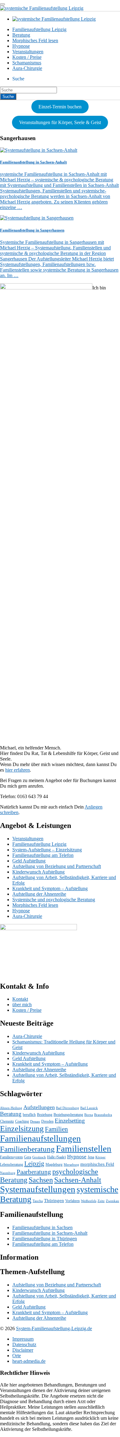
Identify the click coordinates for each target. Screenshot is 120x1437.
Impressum (23, 1339)
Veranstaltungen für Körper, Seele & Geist (60, 122)
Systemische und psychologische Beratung (53, 899)
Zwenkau (112, 1201)
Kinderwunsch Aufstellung (38, 871)
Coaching (22, 1121)
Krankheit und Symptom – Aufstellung (50, 888)
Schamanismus (26, 62)
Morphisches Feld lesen (35, 40)
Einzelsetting (70, 1120)
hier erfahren (17, 770)
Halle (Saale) (56, 1157)
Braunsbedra (103, 1114)
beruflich (29, 1114)
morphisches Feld (97, 1164)
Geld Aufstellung (29, 860)
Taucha (38, 1201)
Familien (56, 1129)
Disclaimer (22, 1350)
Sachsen (41, 1180)
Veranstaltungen (27, 51)
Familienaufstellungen (40, 1138)
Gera (27, 1157)
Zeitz (101, 1201)
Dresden (47, 1121)
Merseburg (71, 1164)
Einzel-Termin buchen (60, 106)
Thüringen (54, 1200)
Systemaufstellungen (37, 1189)
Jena (91, 1157)
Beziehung (44, 1114)
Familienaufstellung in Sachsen (42, 1227)
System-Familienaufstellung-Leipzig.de (54, 1328)
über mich (22, 1004)
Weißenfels (88, 1201)
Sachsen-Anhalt (77, 1180)
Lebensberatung (11, 1164)
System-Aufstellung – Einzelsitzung (47, 849)
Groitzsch (39, 1157)
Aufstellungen (39, 1107)
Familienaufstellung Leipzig (39, 29)
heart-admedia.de (29, 1361)
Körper (100, 1157)
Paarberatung (34, 1172)
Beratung (21, 35)
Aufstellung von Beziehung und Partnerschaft (56, 866)
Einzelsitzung (22, 1128)
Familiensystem (11, 1157)
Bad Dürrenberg (67, 1108)
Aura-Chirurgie (27, 68)
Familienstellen (83, 1148)
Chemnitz (7, 1121)
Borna (88, 1114)
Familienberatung (27, 1149)
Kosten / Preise (27, 57)
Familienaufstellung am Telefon (43, 855)
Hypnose (21, 46)
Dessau (35, 1121)
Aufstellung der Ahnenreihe (39, 894)
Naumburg (7, 1173)
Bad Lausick (89, 1108)
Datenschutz (24, 1344)
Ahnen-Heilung (11, 1108)
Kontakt (20, 999)
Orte (16, 1355)
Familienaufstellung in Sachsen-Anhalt (49, 1233)
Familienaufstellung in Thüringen (44, 1238)
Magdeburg (54, 1164)
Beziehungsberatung (68, 1114)
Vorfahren (72, 1201)
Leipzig (34, 1163)
